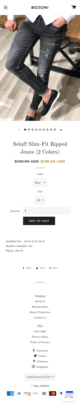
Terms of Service (40, 342)
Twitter (42, 356)
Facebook (42, 350)
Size (40, 191)
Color (40, 174)
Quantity (15, 211)
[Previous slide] (19, 129)
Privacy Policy (40, 336)
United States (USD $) (38, 377)
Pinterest (41, 361)
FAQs (40, 326)
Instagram (42, 366)
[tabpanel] (40, 67)
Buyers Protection (40, 312)
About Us (40, 301)
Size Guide (40, 331)
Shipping (40, 296)
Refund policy (40, 306)
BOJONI (40, 7)
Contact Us (40, 317)
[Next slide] (61, 129)
